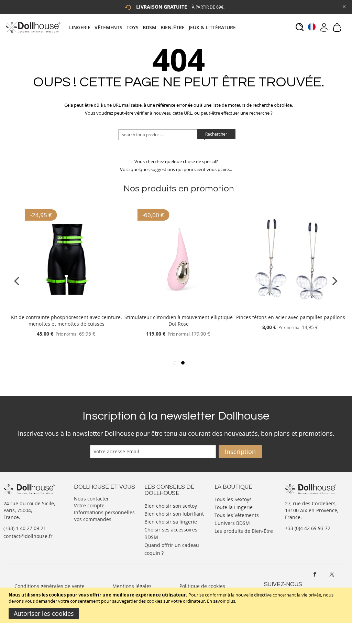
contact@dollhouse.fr (28, 536)
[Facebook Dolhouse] (315, 574)
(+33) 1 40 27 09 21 (24, 528)
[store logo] (32, 27)
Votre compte (89, 505)
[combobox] (162, 134)
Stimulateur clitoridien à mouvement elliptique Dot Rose (178, 320)
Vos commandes (92, 519)
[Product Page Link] (66, 309)
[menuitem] (82, 27)
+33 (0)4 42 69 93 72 (307, 528)
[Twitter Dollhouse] (332, 574)
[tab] (154, 27)
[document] (177, 605)
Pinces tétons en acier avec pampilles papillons (290, 317)
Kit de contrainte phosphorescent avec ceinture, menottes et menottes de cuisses (66, 320)
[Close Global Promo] (343, 6)
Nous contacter (91, 498)
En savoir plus (221, 601)
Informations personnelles (104, 512)
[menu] (154, 27)
